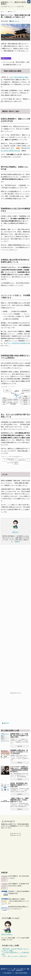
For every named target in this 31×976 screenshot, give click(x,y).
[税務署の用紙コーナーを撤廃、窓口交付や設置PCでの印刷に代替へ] (5, 737)
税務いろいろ (15, 21)
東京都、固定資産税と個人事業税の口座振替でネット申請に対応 (19, 785)
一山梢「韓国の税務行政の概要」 (19, 77)
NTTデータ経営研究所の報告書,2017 (17, 343)
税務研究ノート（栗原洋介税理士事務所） (14, 3)
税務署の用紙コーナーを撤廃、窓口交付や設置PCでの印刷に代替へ (19, 735)
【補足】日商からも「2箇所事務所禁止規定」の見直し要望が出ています (19, 799)
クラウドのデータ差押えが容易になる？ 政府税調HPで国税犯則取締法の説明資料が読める (19, 769)
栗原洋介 (6, 723)
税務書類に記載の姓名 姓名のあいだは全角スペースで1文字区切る (19, 752)
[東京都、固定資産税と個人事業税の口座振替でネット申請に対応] (5, 787)
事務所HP (17, 541)
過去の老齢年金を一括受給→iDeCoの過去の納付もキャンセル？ (18, 901)
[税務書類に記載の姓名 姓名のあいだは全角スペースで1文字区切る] (5, 754)
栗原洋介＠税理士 (6, 934)
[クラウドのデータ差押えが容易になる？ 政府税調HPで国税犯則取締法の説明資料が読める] (5, 770)
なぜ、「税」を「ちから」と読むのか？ (15, 956)
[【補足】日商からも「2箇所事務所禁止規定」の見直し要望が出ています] (5, 802)
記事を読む (19, 746)
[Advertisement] (15, 619)
